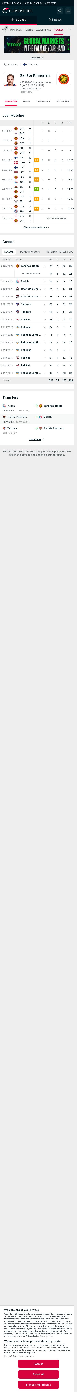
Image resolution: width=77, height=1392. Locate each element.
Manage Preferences (38, 1384)
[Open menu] (68, 10)
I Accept (39, 1363)
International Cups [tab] (59, 251)
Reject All (38, 1374)
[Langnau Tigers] (64, 83)
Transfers (43, 101)
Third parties (46, 1336)
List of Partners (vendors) (19, 1356)
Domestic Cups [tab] (30, 251)
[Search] (60, 10)
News (26, 101)
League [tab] (8, 251)
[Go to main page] (20, 10)
